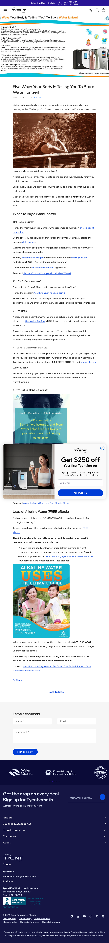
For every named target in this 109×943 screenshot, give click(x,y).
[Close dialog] (102, 448)
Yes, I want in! (80, 493)
